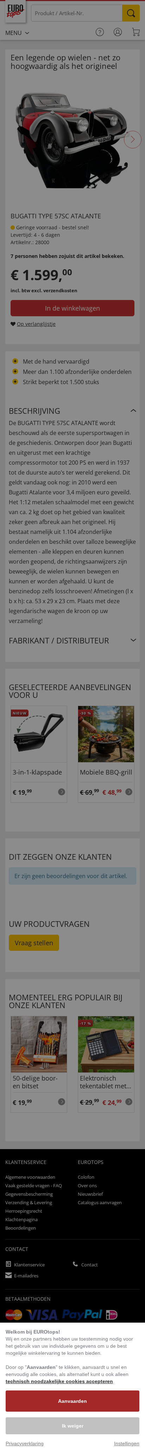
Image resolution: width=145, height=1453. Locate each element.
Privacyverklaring (25, 1443)
